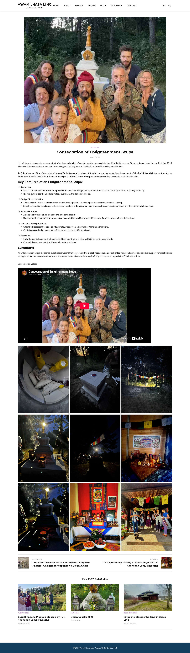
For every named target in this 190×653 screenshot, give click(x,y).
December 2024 (130, 613)
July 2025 (95, 147)
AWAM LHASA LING (34, 4)
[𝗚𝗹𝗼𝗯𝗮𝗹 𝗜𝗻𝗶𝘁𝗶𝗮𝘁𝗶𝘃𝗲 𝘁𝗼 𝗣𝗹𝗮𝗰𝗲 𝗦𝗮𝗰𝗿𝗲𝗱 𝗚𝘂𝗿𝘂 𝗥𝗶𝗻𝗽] (23, 563)
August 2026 (23, 613)
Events (92, 5)
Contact (132, 5)
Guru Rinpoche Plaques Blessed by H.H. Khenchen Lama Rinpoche (41, 618)
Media (103, 5)
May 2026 (74, 613)
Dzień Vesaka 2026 (82, 617)
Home (56, 5)
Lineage (79, 5)
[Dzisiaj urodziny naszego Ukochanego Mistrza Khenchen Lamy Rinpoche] (166, 563)
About (67, 5)
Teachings (116, 5)
